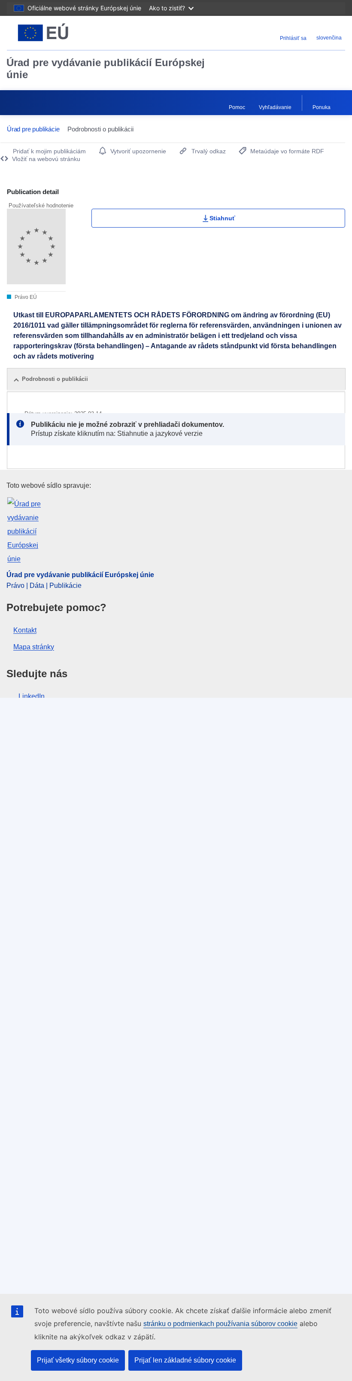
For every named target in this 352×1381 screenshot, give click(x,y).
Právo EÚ (25, 297)
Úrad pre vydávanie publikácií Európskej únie (105, 68)
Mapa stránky (33, 647)
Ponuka (322, 107)
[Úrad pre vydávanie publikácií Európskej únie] (65, 33)
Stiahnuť (222, 218)
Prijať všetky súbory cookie (78, 1360)
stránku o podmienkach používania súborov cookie (220, 1323)
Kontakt (24, 630)
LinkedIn (31, 696)
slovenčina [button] (329, 38)
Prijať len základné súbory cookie (185, 1360)
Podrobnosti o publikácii (55, 379)
